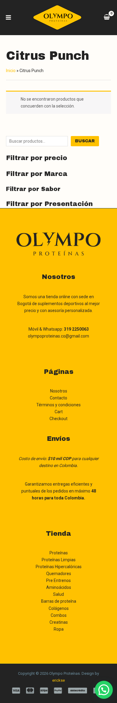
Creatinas (59, 622)
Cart (59, 411)
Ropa (59, 629)
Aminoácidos (58, 587)
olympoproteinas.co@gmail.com (58, 336)
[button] (104, 690)
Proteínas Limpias (59, 559)
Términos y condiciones (58, 404)
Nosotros (58, 391)
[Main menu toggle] (8, 17)
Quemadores (58, 573)
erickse (58, 680)
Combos (59, 615)
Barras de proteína (58, 601)
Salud (58, 594)
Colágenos (59, 608)
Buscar (85, 141)
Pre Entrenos (58, 580)
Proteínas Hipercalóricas (59, 566)
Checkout (59, 418)
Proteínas (59, 552)
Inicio (11, 70)
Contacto (58, 397)
